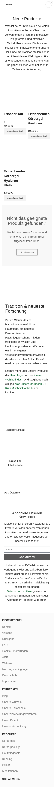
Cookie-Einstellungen (15, 650)
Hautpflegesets (11, 753)
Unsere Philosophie (14, 708)
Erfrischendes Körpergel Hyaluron (39, 118)
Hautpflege (16, 375)
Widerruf (7, 663)
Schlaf (6, 765)
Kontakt (6, 626)
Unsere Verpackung (14, 726)
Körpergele (8, 740)
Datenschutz (9, 675)
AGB (5, 657)
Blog (5, 695)
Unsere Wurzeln (12, 702)
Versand (7, 632)
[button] (15, 131)
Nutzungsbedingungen (15, 669)
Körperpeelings (11, 746)
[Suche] (41, 5)
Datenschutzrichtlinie (19, 591)
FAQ (5, 644)
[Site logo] (27, 4)
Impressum (9, 681)
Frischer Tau (13, 114)
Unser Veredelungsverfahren (19, 714)
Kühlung (7, 759)
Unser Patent (10, 720)
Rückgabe (8, 638)
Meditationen (10, 771)
